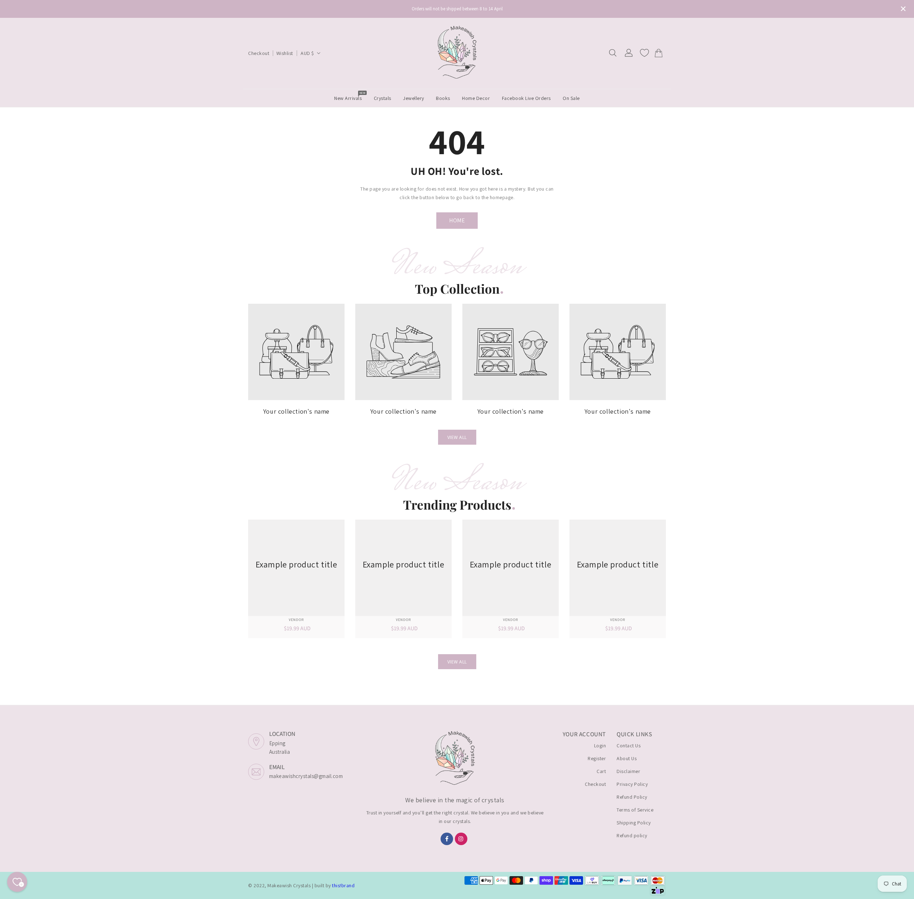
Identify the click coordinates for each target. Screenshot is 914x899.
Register (597, 758)
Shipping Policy (634, 822)
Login (600, 745)
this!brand (343, 885)
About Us (627, 758)
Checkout (258, 53)
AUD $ (307, 53)
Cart (601, 771)
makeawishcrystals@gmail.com (306, 776)
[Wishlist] (644, 53)
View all (457, 437)
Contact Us (629, 745)
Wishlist (284, 53)
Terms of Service (635, 810)
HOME (457, 220)
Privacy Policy (632, 784)
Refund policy (632, 835)
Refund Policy (632, 797)
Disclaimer (628, 771)
